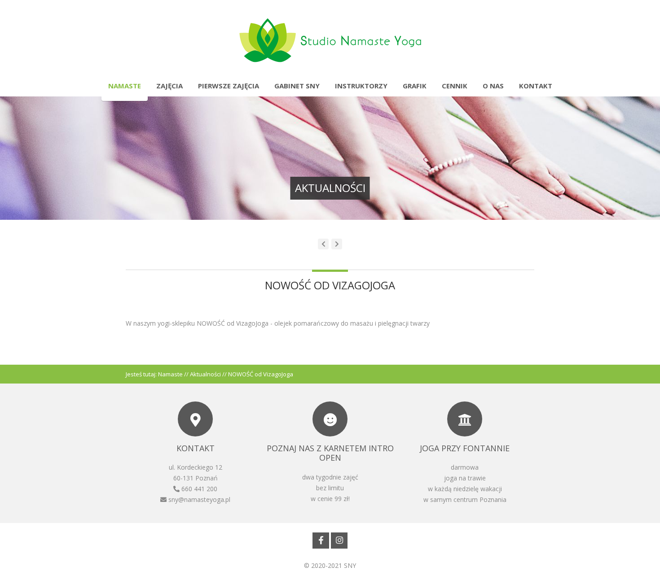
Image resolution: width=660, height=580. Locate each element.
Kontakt (535, 85)
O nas (493, 85)
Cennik (454, 85)
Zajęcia (169, 85)
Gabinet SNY (297, 85)
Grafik (415, 85)
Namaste (124, 85)
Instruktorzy (361, 85)
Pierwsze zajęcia (228, 85)
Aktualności (205, 374)
